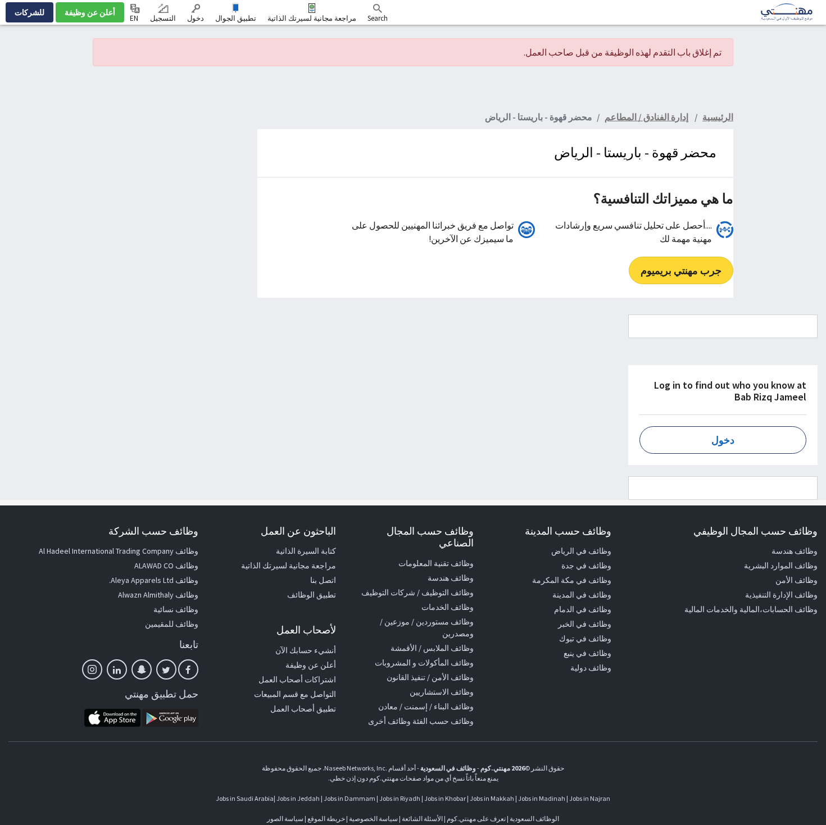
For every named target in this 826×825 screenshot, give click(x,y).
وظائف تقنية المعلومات (436, 563)
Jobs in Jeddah (298, 798)
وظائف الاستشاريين (442, 692)
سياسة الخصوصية (373, 818)
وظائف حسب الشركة (153, 531)
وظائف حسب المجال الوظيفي (755, 531)
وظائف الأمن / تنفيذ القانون (430, 677)
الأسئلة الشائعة (422, 818)
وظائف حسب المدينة (568, 531)
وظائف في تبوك (585, 638)
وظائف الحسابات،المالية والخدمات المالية (751, 609)
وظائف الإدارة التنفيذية (781, 595)
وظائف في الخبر (584, 624)
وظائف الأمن (796, 580)
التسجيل (163, 18)
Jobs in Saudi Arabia (245, 798)
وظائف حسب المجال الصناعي (430, 537)
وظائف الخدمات (447, 607)
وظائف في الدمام (582, 609)
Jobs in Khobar (445, 798)
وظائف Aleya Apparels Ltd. (153, 580)
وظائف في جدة (586, 565)
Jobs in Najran (589, 798)
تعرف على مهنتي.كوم (476, 818)
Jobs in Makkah (492, 798)
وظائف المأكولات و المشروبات (424, 663)
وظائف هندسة (794, 551)
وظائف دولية (590, 668)
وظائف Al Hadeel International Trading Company (118, 551)
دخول (195, 18)
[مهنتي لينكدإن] (117, 669)
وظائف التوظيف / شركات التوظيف (417, 592)
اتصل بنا (323, 580)
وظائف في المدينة (581, 595)
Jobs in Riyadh (399, 798)
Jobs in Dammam (349, 798)
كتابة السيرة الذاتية (306, 551)
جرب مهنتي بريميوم (681, 270)
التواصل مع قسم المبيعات (295, 694)
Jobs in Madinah (541, 798)
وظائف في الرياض (581, 551)
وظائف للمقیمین (171, 624)
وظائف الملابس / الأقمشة (432, 648)
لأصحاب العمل (306, 629)
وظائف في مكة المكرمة (571, 580)
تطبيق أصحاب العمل (303, 709)
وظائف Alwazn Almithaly (158, 595)
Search (377, 18)
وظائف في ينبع (587, 653)
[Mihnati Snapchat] (141, 669)
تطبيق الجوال (235, 18)
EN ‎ (135, 18)
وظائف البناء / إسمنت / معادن (426, 706)
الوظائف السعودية (534, 818)
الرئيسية (717, 116)
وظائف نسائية (175, 609)
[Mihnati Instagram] (92, 669)
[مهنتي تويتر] (166, 669)
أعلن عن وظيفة (90, 12)
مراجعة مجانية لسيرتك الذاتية (311, 18)
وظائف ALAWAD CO (166, 565)
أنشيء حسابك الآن (305, 650)
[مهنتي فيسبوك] (188, 669)
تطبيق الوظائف (311, 595)
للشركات (29, 12)
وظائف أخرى (389, 721)
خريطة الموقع (326, 818)
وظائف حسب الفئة (443, 721)
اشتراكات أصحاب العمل (297, 679)
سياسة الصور (285, 818)
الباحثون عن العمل (298, 531)
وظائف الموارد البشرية (781, 565)
